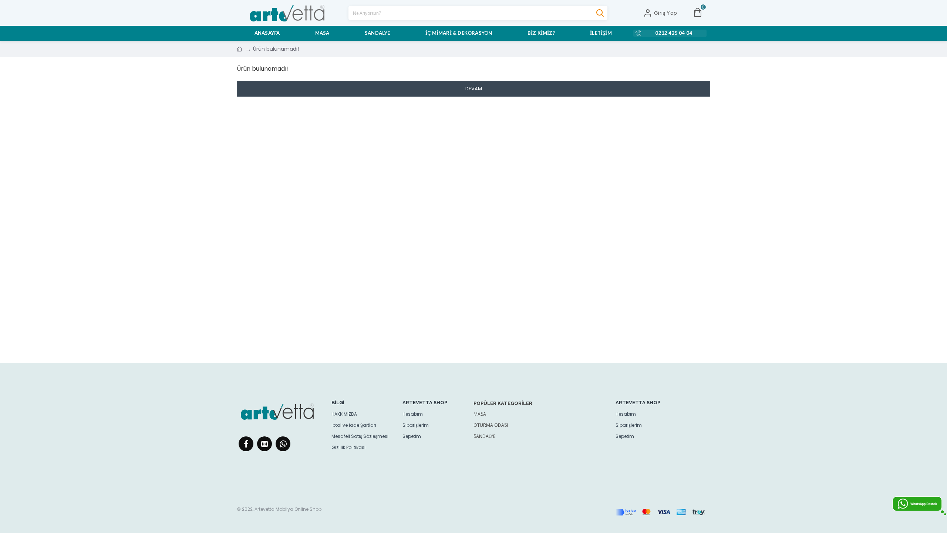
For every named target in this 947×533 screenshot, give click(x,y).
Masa (480, 414)
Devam (473, 88)
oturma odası (491, 425)
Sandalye (485, 436)
